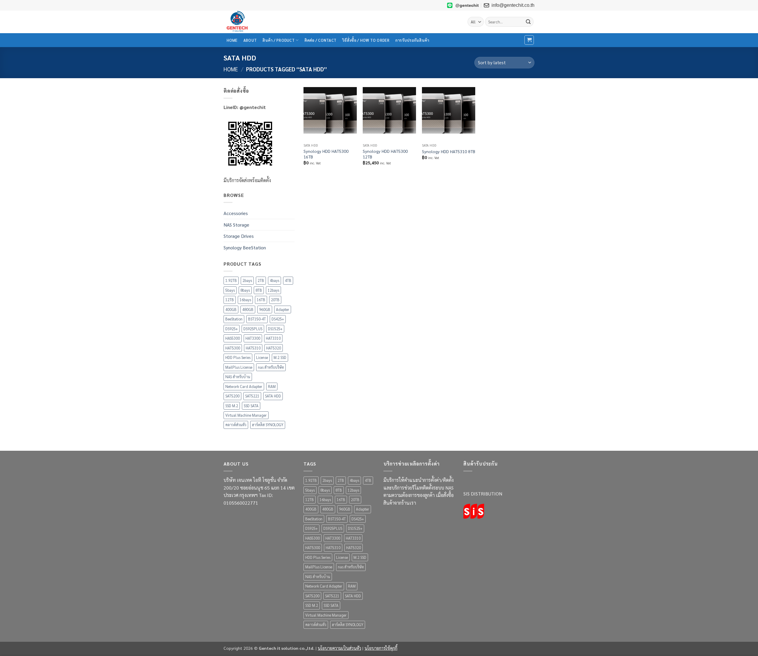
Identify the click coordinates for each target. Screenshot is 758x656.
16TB (261, 299)
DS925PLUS (252, 328)
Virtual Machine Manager (246, 415)
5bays (230, 290)
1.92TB (231, 280)
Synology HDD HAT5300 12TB (385, 153)
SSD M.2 (231, 405)
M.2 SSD (280, 357)
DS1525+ (275, 328)
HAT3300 (252, 338)
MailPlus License (238, 367)
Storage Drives (239, 236)
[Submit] (528, 22)
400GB (231, 309)
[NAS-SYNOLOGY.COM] (253, 22)
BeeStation (234, 318)
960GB (264, 309)
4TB (288, 280)
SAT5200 (232, 395)
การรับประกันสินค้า (412, 40)
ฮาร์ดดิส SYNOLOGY (267, 424)
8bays (245, 290)
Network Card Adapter (243, 386)
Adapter (282, 309)
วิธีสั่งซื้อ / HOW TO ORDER (365, 40)
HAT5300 (232, 347)
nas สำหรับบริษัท (271, 367)
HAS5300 (232, 338)
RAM (272, 386)
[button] (529, 40)
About (250, 40)
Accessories (236, 213)
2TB (261, 280)
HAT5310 (253, 347)
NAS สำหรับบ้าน (237, 376)
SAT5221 (252, 395)
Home (232, 40)
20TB (275, 299)
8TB (259, 290)
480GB (247, 309)
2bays (247, 280)
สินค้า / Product (278, 40)
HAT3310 (273, 338)
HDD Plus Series (237, 357)
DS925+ (231, 328)
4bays (274, 280)
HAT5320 (273, 347)
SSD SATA (251, 405)
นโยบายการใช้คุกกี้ (380, 648)
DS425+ (278, 318)
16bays (245, 299)
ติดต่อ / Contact (320, 40)
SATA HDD (273, 395)
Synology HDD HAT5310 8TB (448, 151)
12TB (229, 299)
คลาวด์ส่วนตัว (235, 424)
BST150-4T (257, 318)
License (262, 357)
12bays (273, 290)
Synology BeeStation (245, 247)
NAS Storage (236, 225)
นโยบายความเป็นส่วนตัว (339, 648)
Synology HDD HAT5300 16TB (326, 153)
